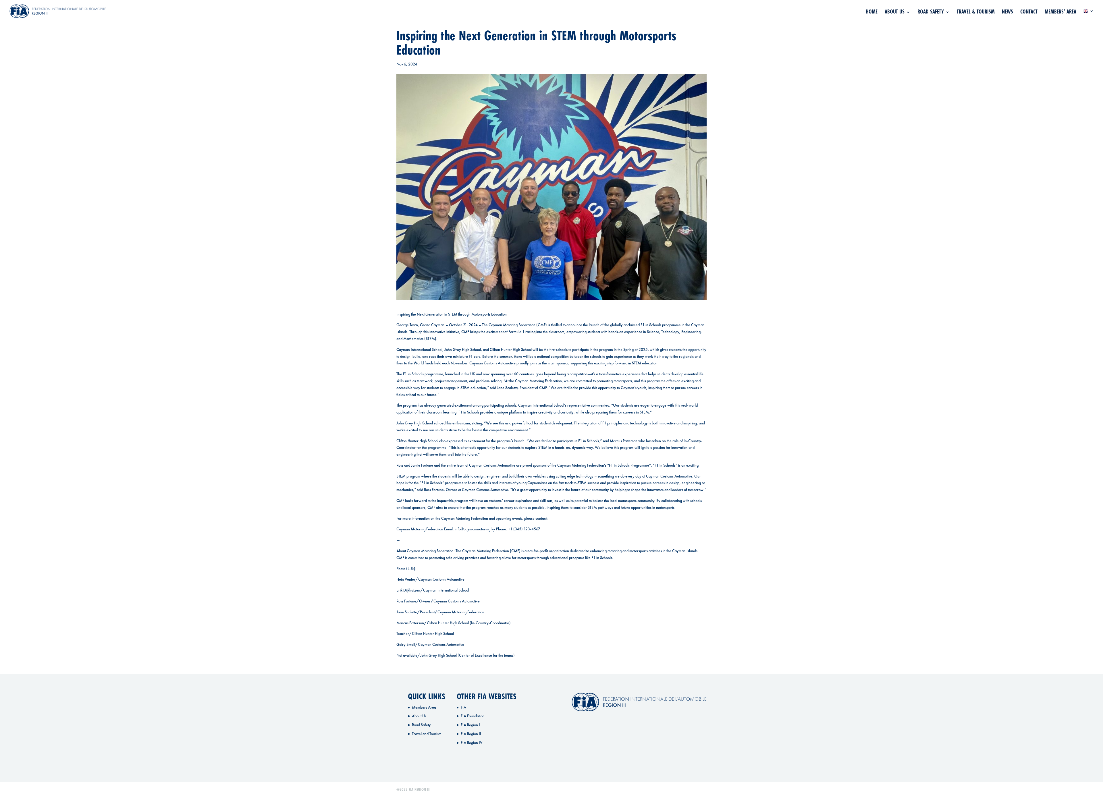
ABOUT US (895, 12)
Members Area (424, 707)
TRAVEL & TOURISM (976, 12)
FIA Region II (471, 733)
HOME (872, 12)
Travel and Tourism (426, 733)
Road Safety (421, 724)
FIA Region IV (471, 742)
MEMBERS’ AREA (1060, 12)
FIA (463, 707)
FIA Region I (470, 724)
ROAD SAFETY (930, 12)
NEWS (1007, 12)
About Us (419, 715)
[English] (1088, 16)
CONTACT (1029, 12)
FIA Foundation (473, 715)
